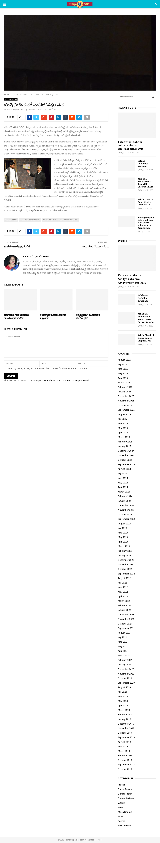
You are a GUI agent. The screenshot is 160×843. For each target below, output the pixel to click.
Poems (121, 820)
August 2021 (124, 632)
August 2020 (124, 687)
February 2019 (125, 755)
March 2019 (124, 750)
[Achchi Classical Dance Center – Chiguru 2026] (126, 203)
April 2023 (123, 541)
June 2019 (123, 746)
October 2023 (125, 514)
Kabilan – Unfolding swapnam (143, 163)
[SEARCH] (152, 97)
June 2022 (123, 587)
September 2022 (126, 573)
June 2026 (123, 368)
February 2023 (125, 550)
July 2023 (122, 528)
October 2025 (125, 405)
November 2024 (126, 455)
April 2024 (123, 487)
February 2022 (125, 605)
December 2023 (126, 505)
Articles (121, 784)
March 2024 (124, 491)
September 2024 (126, 464)
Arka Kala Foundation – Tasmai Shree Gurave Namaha (145, 183)
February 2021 (125, 659)
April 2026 (123, 378)
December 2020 (126, 669)
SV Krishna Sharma (68, 220)
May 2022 (123, 591)
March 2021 (124, 655)
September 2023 (126, 518)
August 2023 (124, 523)
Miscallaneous (125, 811)
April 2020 (123, 705)
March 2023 (124, 546)
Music (121, 816)
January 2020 (124, 719)
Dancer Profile (125, 793)
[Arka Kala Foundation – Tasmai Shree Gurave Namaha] (126, 183)
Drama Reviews (11, 99)
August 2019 (124, 741)
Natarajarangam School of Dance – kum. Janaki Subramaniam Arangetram (146, 222)
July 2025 (122, 418)
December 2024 (126, 450)
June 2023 (123, 532)
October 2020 (125, 678)
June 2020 (123, 696)
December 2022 (126, 559)
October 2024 (125, 459)
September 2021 (126, 628)
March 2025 (124, 437)
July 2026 (122, 364)
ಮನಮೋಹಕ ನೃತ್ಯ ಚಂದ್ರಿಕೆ (17, 246)
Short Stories (124, 825)
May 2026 (123, 373)
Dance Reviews (125, 789)
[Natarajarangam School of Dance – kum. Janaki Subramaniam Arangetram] (126, 221)
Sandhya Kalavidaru (30, 220)
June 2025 (123, 423)
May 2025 (123, 428)
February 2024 (125, 496)
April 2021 (123, 650)
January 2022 (124, 609)
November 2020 (126, 673)
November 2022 (126, 564)
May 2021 (123, 646)
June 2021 (123, 641)
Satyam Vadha (49, 220)
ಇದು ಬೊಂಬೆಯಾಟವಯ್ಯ (95, 246)
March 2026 (124, 382)
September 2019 (126, 737)
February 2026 (125, 387)
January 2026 (124, 391)
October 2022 (125, 568)
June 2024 (123, 478)
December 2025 (126, 396)
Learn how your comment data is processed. (66, 380)
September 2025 (126, 409)
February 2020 (125, 714)
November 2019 (126, 728)
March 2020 (124, 710)
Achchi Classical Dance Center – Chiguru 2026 (145, 202)
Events (121, 802)
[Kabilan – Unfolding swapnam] (126, 165)
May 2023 (123, 537)
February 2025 (125, 441)
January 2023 (124, 555)
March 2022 (124, 600)
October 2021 (125, 623)
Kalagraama (11, 220)
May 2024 (123, 482)
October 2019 (125, 732)
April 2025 (123, 432)
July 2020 (122, 691)
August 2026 (124, 359)
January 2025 (124, 446)
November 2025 (126, 400)
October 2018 (125, 760)
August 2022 (124, 578)
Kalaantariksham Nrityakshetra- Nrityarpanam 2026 (130, 145)
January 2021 (124, 664)
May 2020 (123, 700)
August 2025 (124, 414)
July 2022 (122, 582)
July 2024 (122, 473)
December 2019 (126, 723)
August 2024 (124, 468)
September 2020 (126, 682)
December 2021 (126, 614)
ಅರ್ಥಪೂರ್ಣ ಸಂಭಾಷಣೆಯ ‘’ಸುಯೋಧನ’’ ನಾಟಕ (16, 316)
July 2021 (122, 637)
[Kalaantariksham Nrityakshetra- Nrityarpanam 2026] (137, 125)
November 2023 (126, 509)
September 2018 (126, 764)
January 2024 (124, 500)
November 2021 (126, 618)
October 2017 (125, 769)
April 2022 (123, 596)
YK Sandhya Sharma (15, 109)
